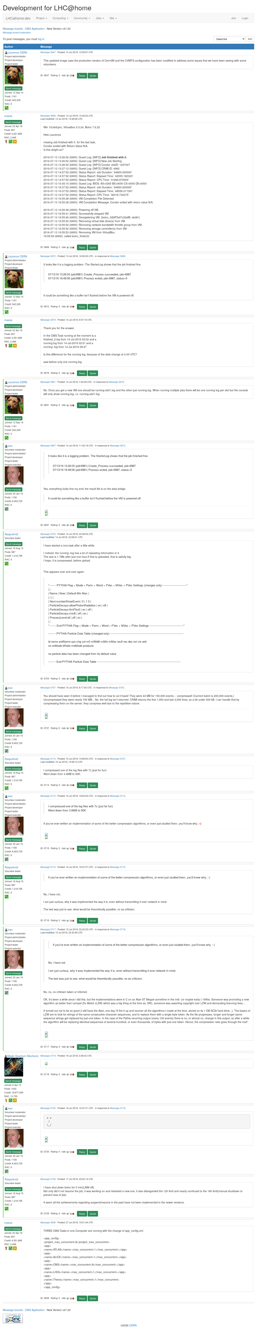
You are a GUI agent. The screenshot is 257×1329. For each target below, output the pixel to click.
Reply (82, 75)
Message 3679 (48, 319)
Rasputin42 (11, 534)
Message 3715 (48, 795)
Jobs (99, 18)
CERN (133, 1325)
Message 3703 (48, 533)
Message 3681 (48, 381)
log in (41, 39)
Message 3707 (48, 687)
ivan (10, 446)
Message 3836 (48, 1222)
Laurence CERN (17, 52)
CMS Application (35, 28)
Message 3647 (48, 52)
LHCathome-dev (18, 18)
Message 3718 (48, 1055)
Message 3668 (48, 115)
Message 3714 (48, 758)
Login (245, 18)
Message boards (13, 28)
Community (81, 18)
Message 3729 (48, 1178)
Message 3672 (48, 256)
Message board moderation (17, 32)
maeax (8, 116)
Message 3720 (48, 1108)
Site (112, 18)
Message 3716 (48, 866)
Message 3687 (48, 445)
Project (40, 18)
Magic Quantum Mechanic (23, 1056)
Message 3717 (48, 929)
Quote (93, 75)
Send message (13, 88)
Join (233, 18)
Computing (59, 18)
